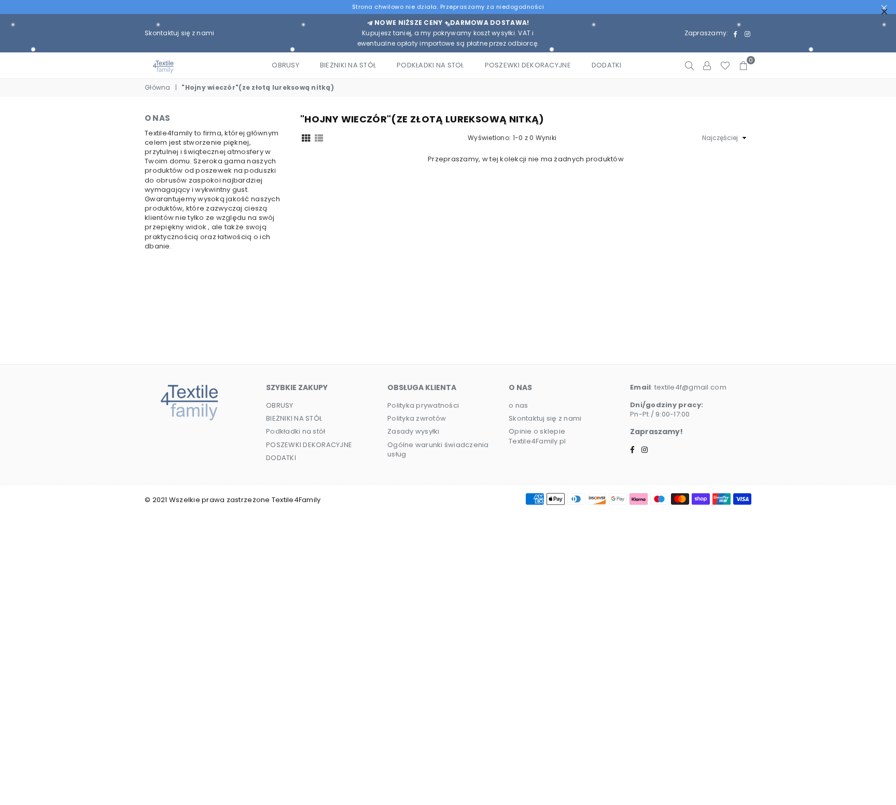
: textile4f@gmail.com (688, 387)
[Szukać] (689, 65)
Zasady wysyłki (413, 431)
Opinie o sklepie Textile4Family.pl (537, 436)
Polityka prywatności (423, 405)
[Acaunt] (707, 65)
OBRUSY (285, 65)
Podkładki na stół (295, 431)
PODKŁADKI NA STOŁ (430, 65)
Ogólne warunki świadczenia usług (438, 449)
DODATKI (607, 65)
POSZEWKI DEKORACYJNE (528, 65)
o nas (518, 405)
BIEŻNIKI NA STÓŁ (348, 65)
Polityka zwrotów (416, 418)
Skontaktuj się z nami (179, 33)
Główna (158, 88)
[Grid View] (306, 137)
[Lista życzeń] (725, 65)
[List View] (319, 137)
